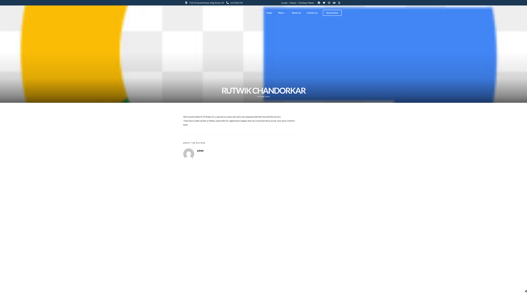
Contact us (312, 13)
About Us (296, 13)
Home (269, 13)
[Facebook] (318, 2)
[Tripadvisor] (334, 2)
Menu (281, 13)
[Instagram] (329, 2)
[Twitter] (324, 2)
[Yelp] (339, 2)
